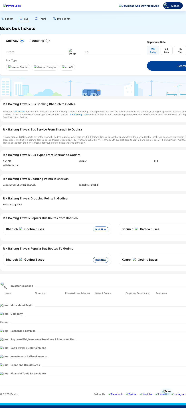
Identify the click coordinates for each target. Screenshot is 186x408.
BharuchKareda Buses (140, 229)
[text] (6, 19)
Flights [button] (9, 18)
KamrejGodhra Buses (140, 259)
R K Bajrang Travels (80, 114)
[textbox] (34, 52)
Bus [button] (26, 18)
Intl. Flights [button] (63, 18)
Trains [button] (42, 18)
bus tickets (19, 111)
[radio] (15, 40)
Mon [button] (166, 52)
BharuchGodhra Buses (25, 229)
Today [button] (153, 52)
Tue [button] (180, 52)
